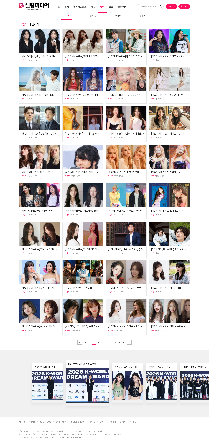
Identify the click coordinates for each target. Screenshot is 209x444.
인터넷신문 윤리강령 (77, 422)
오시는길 (133, 422)
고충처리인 (91, 422)
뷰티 (102, 6)
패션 (93, 6)
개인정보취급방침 (45, 422)
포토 (111, 6)
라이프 (142, 16)
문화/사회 (122, 6)
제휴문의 (113, 422)
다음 (129, 342)
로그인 (171, 6)
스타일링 (92, 16)
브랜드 (118, 16)
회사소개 (22, 422)
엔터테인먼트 (79, 6)
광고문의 (123, 422)
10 (124, 342)
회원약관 (32, 422)
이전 (79, 342)
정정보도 (102, 422)
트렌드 (66, 16)
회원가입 (184, 6)
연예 (66, 6)
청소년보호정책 (61, 422)
